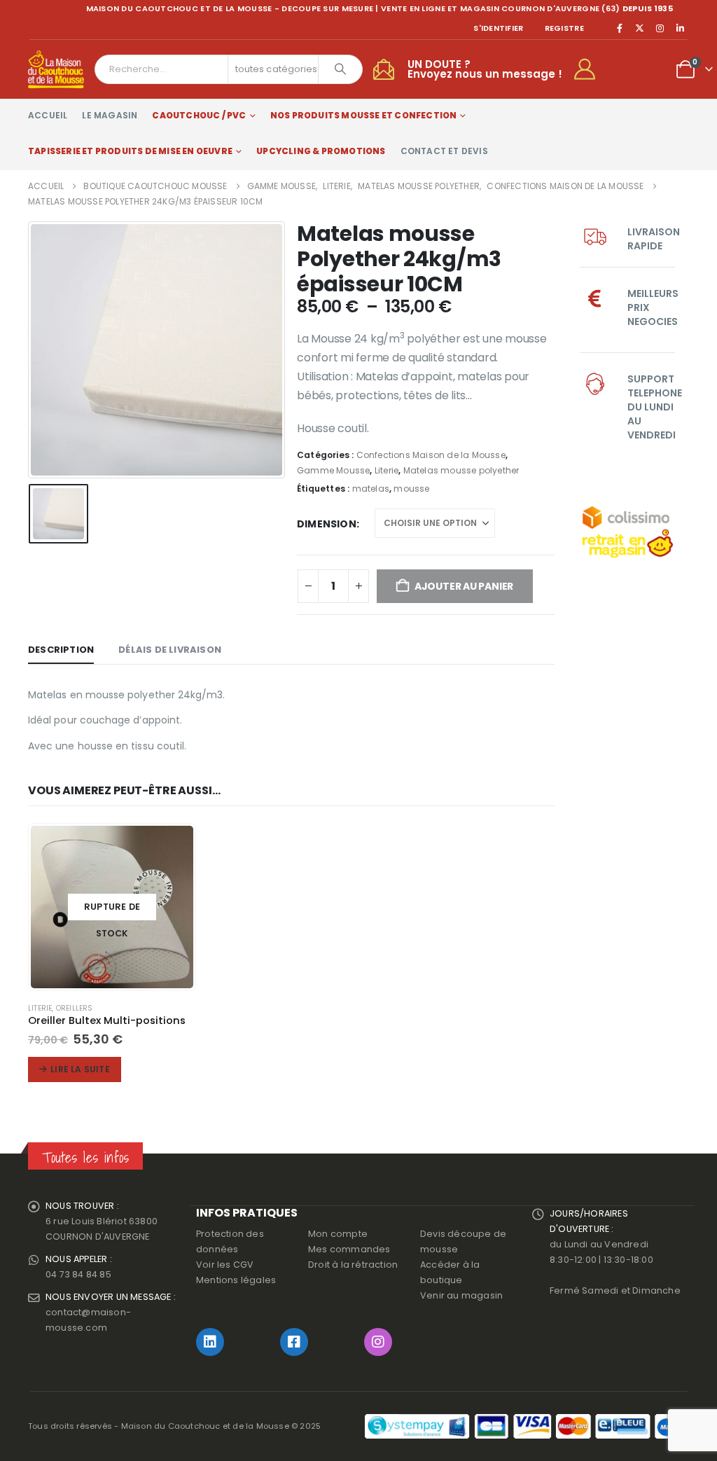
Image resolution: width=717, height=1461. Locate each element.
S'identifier (498, 28)
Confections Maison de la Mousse (431, 455)
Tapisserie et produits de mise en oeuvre (130, 151)
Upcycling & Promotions (320, 151)
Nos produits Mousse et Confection (363, 115)
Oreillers (74, 1008)
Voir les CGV (224, 1264)
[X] (640, 28)
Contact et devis (444, 151)
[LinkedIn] (680, 28)
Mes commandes (349, 1249)
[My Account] (590, 69)
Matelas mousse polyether (461, 470)
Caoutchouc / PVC (199, 115)
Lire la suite (80, 1069)
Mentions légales (236, 1280)
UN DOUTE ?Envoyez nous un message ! (485, 69)
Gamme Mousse (333, 470)
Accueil (47, 115)
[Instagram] (660, 28)
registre (564, 28)
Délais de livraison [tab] (169, 649)
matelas (370, 488)
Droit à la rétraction (353, 1264)
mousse (411, 488)
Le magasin (109, 115)
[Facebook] (620, 28)
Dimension (326, 524)
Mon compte (338, 1234)
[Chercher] (340, 69)
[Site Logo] (56, 69)
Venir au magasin (461, 1295)
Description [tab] (61, 649)
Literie (386, 470)
